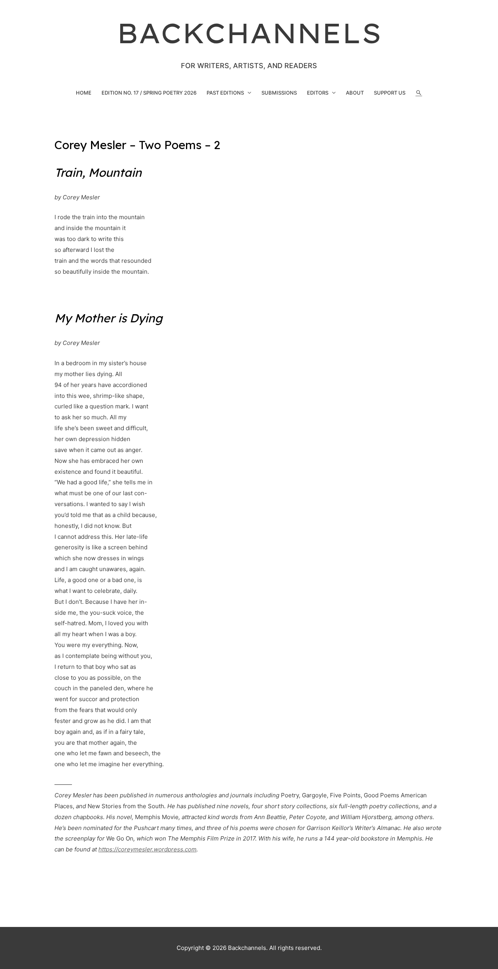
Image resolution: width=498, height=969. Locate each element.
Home (83, 93)
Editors (317, 93)
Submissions (279, 93)
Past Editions (225, 93)
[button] (419, 93)
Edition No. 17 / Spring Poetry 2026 (149, 93)
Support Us (389, 93)
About (355, 93)
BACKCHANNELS (249, 33)
